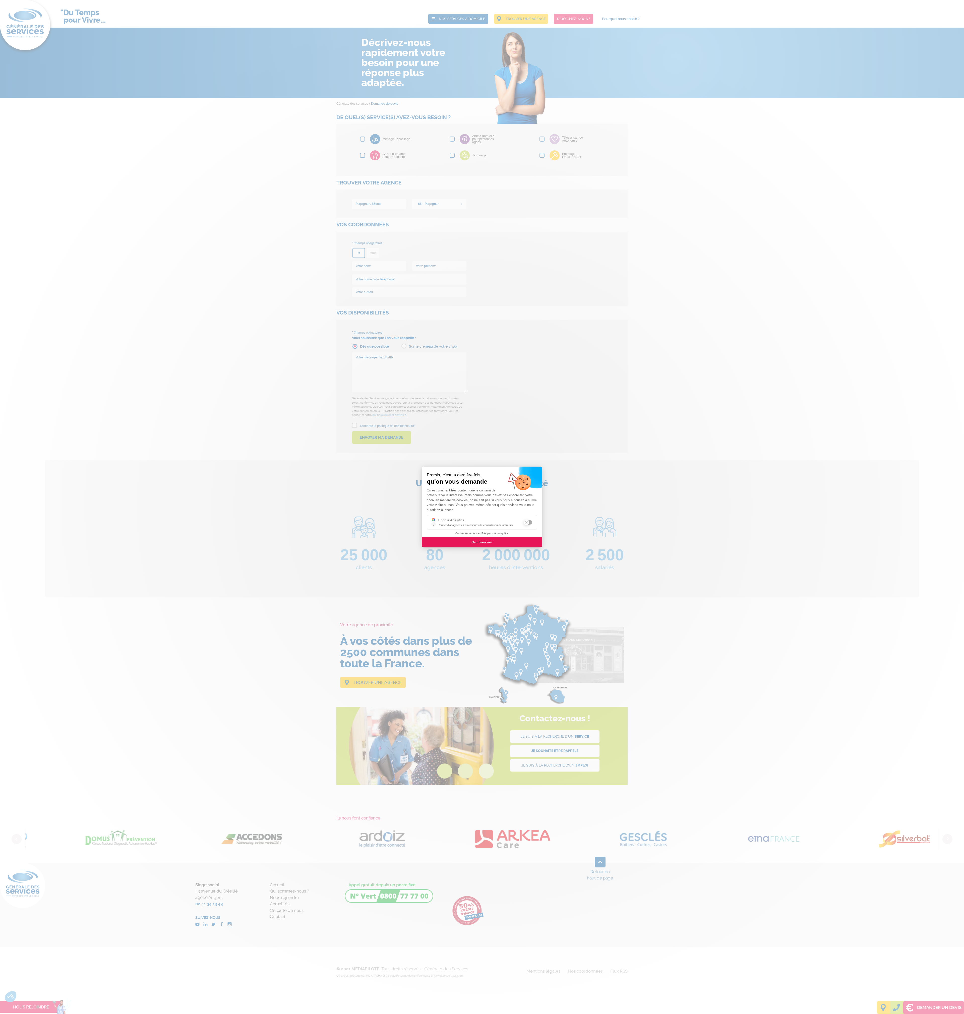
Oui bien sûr (482, 542)
